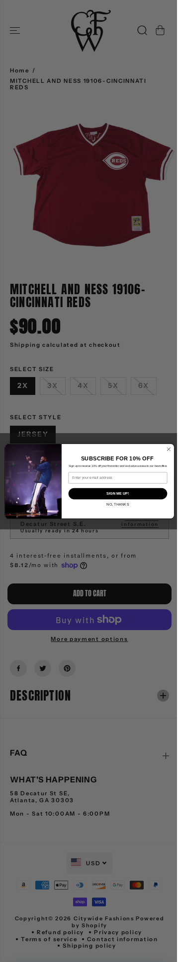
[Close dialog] (166, 449)
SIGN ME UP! (115, 494)
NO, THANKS (115, 504)
